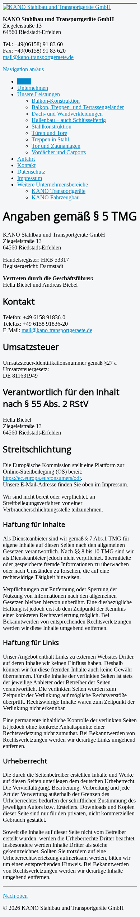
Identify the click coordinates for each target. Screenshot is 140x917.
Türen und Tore (49, 133)
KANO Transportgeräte (58, 191)
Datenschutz (31, 172)
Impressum (29, 178)
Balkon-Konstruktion (56, 101)
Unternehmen (32, 88)
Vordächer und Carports (59, 152)
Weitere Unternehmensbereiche (52, 184)
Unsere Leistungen (38, 94)
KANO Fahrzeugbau (56, 197)
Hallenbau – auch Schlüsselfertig (69, 120)
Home (24, 81)
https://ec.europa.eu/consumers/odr (42, 478)
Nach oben (15, 896)
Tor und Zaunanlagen (56, 146)
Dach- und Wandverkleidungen (67, 114)
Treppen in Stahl (50, 139)
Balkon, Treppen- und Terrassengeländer (78, 107)
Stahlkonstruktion (51, 126)
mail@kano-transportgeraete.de (38, 57)
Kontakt (26, 165)
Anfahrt (26, 159)
